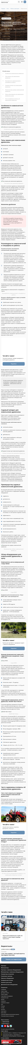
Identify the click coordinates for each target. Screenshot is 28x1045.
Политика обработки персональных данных (10, 1014)
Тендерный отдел (4, 997)
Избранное (3, 1001)
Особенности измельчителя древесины (14, 73)
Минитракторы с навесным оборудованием (12, 972)
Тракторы (3, 965)
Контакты (3, 1009)
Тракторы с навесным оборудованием (11, 969)
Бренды (2, 999)
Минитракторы (5, 967)
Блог (8, 8)
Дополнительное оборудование (9, 984)
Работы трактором (14, 8)
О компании (3, 989)
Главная (3, 8)
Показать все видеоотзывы (14, 959)
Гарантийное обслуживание (7, 996)
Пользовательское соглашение (7, 1016)
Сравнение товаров (5, 1002)
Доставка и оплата (5, 992)
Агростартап (3, 1011)
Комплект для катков (6, 982)
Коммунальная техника (7, 980)
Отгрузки (3, 1006)
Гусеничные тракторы (6, 976)
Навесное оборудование (7, 978)
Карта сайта (3, 1012)
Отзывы (2, 1007)
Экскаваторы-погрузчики (7, 974)
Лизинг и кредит (4, 994)
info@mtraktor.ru (5, 1023)
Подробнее (14, 363)
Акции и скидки (4, 991)
